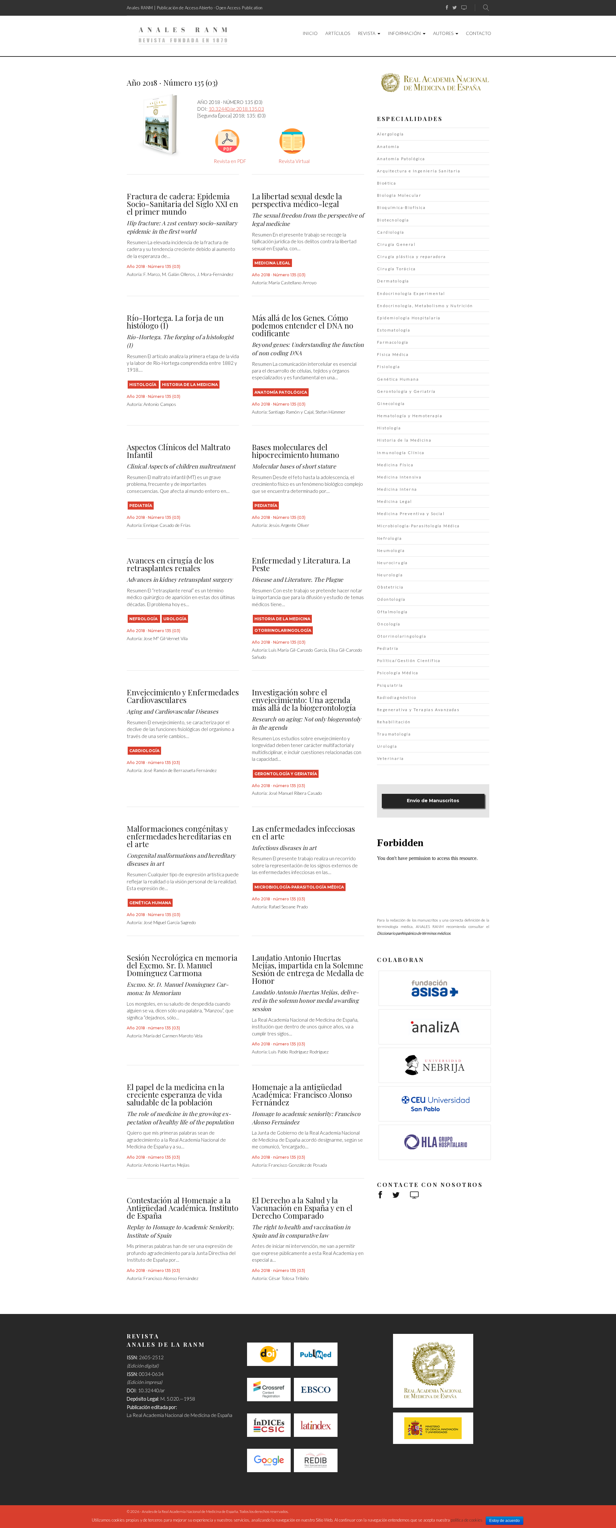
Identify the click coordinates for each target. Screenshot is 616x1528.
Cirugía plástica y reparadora (411, 256)
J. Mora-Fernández (215, 274)
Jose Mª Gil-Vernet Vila (165, 638)
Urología (174, 618)
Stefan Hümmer (330, 412)
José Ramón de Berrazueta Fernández (180, 770)
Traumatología (394, 734)
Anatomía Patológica (280, 392)
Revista (366, 33)
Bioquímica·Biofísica (401, 207)
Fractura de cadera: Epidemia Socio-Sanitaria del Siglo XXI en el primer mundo (182, 204)
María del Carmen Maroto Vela (172, 1035)
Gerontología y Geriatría (285, 773)
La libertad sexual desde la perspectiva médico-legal (297, 200)
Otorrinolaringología (282, 630)
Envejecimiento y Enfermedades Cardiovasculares (183, 696)
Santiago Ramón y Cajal (291, 412)
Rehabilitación (394, 721)
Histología (143, 384)
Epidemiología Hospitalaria (409, 317)
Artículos (337, 33)
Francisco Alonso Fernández (170, 1278)
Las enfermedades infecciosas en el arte (303, 832)
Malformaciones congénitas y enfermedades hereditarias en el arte (179, 836)
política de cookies (467, 1520)
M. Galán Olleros (178, 274)
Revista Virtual (294, 161)
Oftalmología (392, 611)
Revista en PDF (230, 161)
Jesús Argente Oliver (289, 525)
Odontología (391, 599)
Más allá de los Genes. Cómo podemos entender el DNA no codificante (302, 325)
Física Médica (393, 354)
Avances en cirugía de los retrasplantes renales (170, 564)
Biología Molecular (399, 195)
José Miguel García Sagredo (169, 922)
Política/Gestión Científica (409, 660)
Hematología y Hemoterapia (409, 415)
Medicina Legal (272, 263)
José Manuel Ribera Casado (295, 793)
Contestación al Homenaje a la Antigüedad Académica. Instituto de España (182, 1208)
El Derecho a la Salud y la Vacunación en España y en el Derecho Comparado (302, 1208)
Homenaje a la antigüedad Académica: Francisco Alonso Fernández (302, 1094)
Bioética (386, 183)
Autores (443, 33)
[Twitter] (454, 8)
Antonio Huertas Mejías (166, 1165)
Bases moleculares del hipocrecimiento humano (295, 451)
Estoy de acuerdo (504, 1520)
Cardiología (144, 750)
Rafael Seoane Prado (288, 906)
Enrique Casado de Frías (167, 525)
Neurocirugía (392, 562)
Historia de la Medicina (190, 384)
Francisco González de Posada (298, 1165)
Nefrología (143, 618)
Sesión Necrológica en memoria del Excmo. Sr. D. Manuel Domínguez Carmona (182, 965)
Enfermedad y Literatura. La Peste (301, 564)
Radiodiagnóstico (396, 697)
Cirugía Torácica (396, 268)
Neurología (390, 574)
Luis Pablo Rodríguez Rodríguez (299, 1051)
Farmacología (393, 342)
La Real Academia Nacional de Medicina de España (179, 1415)
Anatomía (388, 146)
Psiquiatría (390, 685)
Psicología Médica (398, 672)
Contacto (478, 33)
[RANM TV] (464, 8)
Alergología (390, 134)
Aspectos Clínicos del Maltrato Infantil (178, 451)
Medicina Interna (397, 489)
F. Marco (151, 274)
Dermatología (393, 281)
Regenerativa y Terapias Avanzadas (418, 709)
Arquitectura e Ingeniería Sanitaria (418, 170)
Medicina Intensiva (399, 477)
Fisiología (388, 366)
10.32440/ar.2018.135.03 (236, 109)
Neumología (391, 550)
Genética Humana (150, 902)
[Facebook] (447, 8)
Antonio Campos (159, 404)
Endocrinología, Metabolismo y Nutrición (425, 305)
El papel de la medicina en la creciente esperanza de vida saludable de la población (175, 1094)
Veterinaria (390, 758)
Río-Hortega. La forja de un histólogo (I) (175, 321)
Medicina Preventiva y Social (411, 513)
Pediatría (140, 505)
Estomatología (393, 330)
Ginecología (391, 403)
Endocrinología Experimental (411, 293)
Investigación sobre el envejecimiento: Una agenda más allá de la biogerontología (304, 700)
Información (404, 33)
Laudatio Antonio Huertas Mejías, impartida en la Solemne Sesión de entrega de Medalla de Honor (308, 969)
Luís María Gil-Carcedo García (298, 650)
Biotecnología (393, 220)
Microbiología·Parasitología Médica (299, 887)
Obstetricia (390, 587)
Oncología (389, 624)
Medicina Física (395, 464)
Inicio (310, 33)
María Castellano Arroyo (293, 282)
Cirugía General (396, 244)
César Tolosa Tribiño (289, 1278)
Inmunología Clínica (401, 452)
